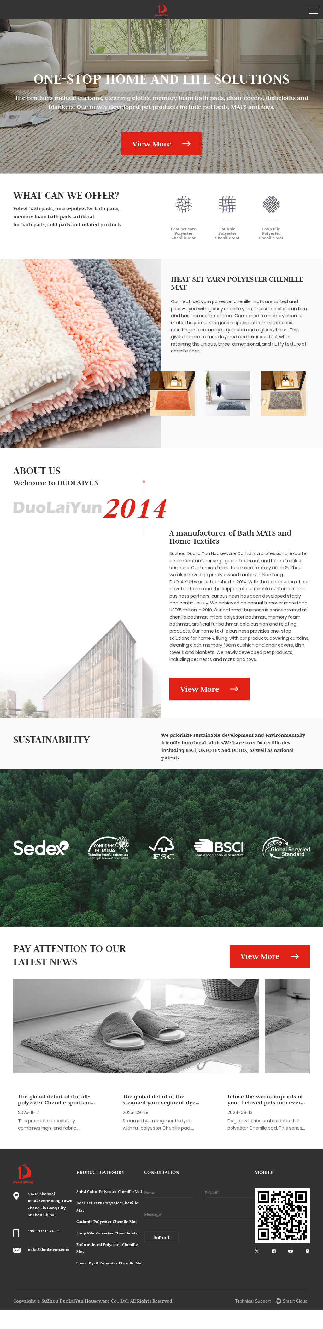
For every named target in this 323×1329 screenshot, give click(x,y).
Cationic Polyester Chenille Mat (106, 1221)
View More (151, 144)
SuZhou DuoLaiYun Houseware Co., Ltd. (86, 1301)
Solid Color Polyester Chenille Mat (109, 1191)
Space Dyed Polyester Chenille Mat (109, 1263)
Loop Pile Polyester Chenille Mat (107, 1233)
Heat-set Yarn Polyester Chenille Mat (237, 283)
